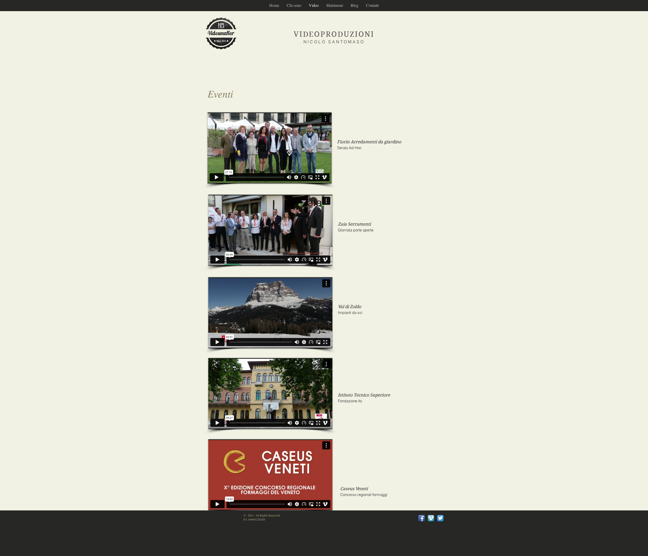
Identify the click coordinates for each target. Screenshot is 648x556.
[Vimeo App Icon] (431, 518)
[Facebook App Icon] (421, 518)
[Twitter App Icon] (440, 518)
